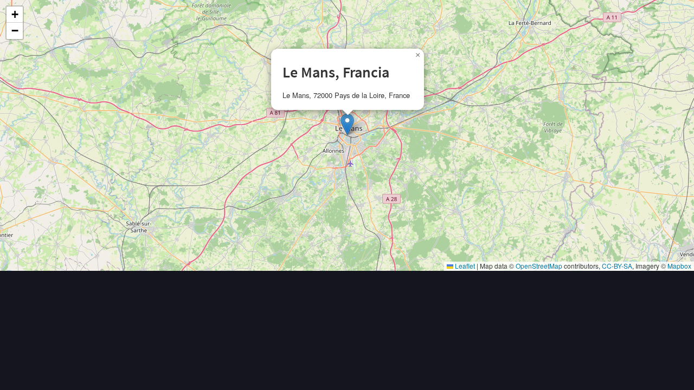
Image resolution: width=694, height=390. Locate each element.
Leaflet (464, 265)
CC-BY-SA (617, 265)
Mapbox (679, 265)
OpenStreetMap (539, 265)
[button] (347, 124)
